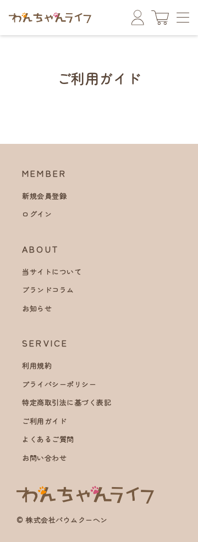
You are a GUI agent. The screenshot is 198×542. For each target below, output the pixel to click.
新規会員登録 (44, 196)
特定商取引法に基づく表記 (66, 402)
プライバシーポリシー (59, 384)
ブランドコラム (48, 289)
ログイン (37, 214)
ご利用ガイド (44, 421)
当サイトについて (51, 271)
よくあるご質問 (48, 439)
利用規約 (37, 365)
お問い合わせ (44, 457)
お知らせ (37, 308)
